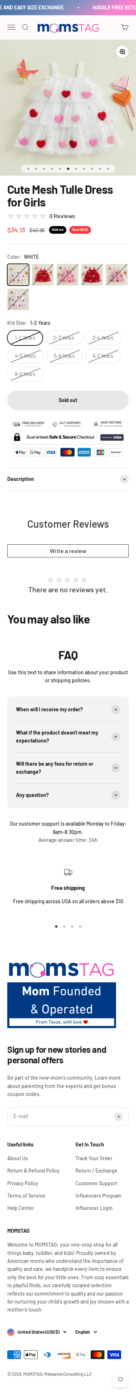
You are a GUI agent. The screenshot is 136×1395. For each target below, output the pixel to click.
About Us (17, 1158)
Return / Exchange (96, 1170)
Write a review (68, 550)
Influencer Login (94, 1208)
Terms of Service (26, 1195)
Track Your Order (93, 1158)
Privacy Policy (22, 1183)
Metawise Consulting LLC (68, 1373)
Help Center (20, 1208)
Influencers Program (98, 1195)
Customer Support (96, 1183)
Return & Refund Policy (33, 1170)
